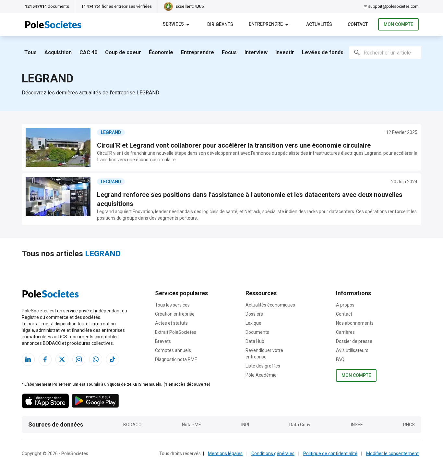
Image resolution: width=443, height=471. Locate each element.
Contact (344, 314)
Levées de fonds (322, 52)
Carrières (345, 332)
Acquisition (58, 52)
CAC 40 (88, 52)
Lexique (253, 323)
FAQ (340, 359)
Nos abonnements (355, 323)
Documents (257, 332)
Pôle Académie (261, 375)
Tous (30, 52)
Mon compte (398, 24)
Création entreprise (175, 314)
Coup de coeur (123, 52)
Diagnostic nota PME (176, 359)
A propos (345, 305)
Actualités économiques (270, 305)
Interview (256, 52)
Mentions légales (225, 453)
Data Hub (254, 341)
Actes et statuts (171, 323)
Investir (284, 52)
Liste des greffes (262, 365)
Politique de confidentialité (330, 453)
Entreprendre (197, 52)
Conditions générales (272, 453)
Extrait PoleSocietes (175, 332)
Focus (229, 52)
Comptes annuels (173, 350)
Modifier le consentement (392, 453)
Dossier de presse (354, 341)
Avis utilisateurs (352, 350)
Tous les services (172, 305)
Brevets (163, 341)
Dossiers (254, 314)
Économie (161, 52)
